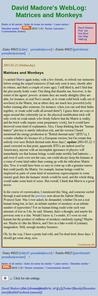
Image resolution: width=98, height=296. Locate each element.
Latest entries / (71, 263)
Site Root (83, 33)
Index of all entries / (27, 24)
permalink (37, 49)
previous (41, 196)
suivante (19, 53)
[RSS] (26, 28)
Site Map (83, 36)
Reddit (12, 292)
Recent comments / (47, 267)
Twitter (67, 288)
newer (47, 49)
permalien (8, 53)
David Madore (85, 27)
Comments (84, 244)
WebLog (82, 39)
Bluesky (77, 288)
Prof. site (83, 30)
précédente (80, 49)
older (23, 49)
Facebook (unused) (29, 292)
